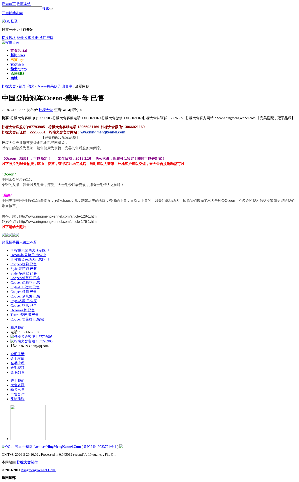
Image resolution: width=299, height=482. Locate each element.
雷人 (19, 242)
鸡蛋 (33, 242)
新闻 (18, 55)
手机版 (27, 446)
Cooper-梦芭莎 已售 (25, 278)
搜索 (45, 8)
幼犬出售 (18, 390)
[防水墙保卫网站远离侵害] (121, 446)
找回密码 (46, 38)
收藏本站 (24, 4)
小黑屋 (16, 446)
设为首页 (9, 4)
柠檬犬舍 (46, 110)
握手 (12, 242)
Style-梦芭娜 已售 (24, 269)
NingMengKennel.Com (63, 446)
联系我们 (18, 327)
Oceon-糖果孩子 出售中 (54, 86)
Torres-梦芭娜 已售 (25, 315)
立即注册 (32, 38)
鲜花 (5, 242)
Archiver (39, 446)
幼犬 (19, 69)
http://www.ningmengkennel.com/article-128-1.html (58, 216)
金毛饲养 (18, 372)
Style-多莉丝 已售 (24, 273)
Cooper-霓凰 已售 (24, 305)
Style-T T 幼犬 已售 (25, 287)
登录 (21, 38)
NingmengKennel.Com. (38, 470)
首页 (19, 50)
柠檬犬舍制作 (27, 462)
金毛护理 (18, 363)
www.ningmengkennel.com (103, 132)
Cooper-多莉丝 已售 (25, 282)
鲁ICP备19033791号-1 (100, 446)
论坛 (17, 73)
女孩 (17, 64)
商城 (14, 78)
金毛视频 (18, 368)
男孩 (17, 60)
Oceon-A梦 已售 (23, 310)
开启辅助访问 (12, 13)
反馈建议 (18, 399)
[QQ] (6, 446)
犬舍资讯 (18, 385)
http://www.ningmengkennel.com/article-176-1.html (58, 221)
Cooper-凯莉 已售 (24, 264)
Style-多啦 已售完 (24, 301)
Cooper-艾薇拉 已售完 (27, 319)
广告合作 (18, 394)
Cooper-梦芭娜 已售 (25, 296)
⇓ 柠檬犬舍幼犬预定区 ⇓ (30, 250)
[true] (51, 8)
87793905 (45, 336)
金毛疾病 (18, 358)
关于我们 (18, 380)
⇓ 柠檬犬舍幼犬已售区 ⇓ (30, 259)
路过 (26, 242)
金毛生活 (18, 354)
